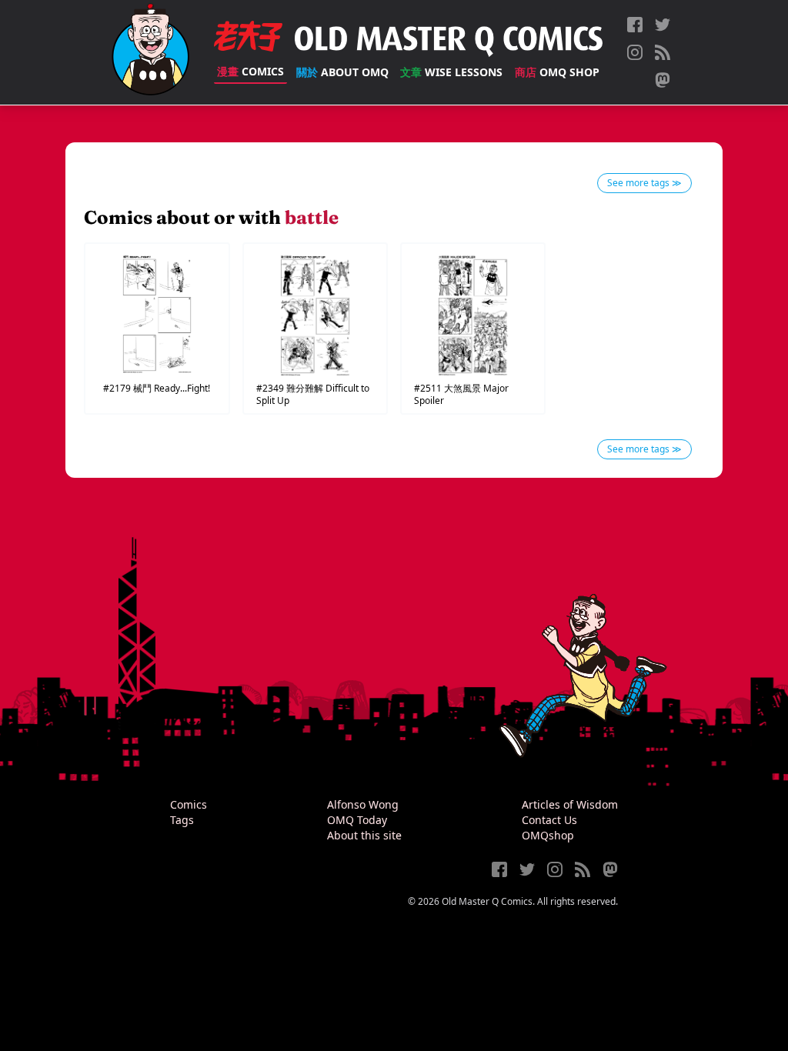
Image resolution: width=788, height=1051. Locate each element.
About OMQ (342, 72)
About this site (364, 835)
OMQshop (548, 835)
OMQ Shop (557, 72)
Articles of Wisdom (570, 804)
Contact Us (549, 819)
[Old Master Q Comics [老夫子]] (150, 52)
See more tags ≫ (644, 182)
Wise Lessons (451, 72)
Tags (182, 819)
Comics (250, 71)
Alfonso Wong (363, 804)
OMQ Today (357, 819)
